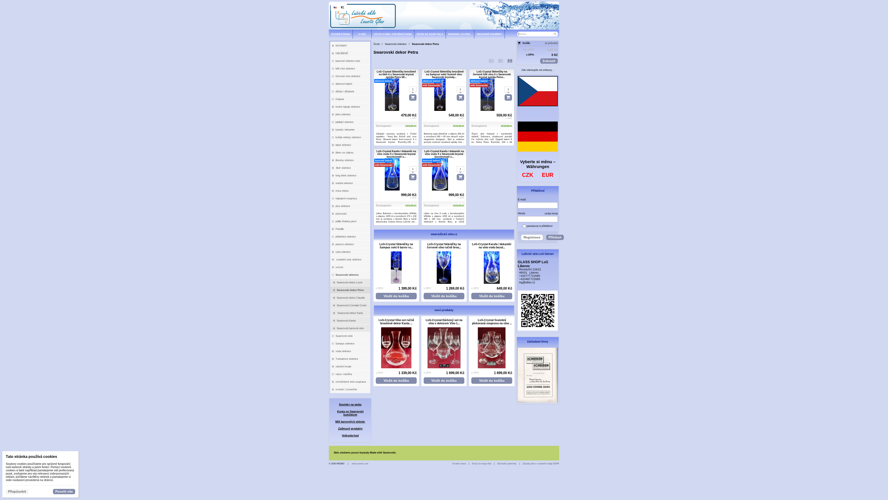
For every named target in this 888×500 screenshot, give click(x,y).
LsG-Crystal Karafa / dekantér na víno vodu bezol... (492, 246)
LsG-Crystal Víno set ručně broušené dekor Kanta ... (396, 322)
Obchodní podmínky (507, 463)
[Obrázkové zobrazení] (510, 60)
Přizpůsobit (17, 491)
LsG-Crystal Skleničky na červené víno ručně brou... (444, 246)
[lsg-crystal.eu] (444, 15)
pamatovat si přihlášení (539, 226)
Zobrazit (549, 61)
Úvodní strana (459, 463)
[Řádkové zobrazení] (491, 60)
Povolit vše (64, 491)
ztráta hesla (551, 213)
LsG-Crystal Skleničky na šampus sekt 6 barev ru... (396, 246)
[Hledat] (555, 34)
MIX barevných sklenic (350, 421)
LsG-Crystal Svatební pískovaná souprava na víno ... (492, 322)
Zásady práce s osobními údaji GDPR (541, 463)
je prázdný (551, 43)
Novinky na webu (350, 404)
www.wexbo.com (360, 463)
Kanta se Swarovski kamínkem (350, 413)
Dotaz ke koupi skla (481, 463)
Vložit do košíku (396, 296)
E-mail (522, 199)
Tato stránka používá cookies (31, 457)
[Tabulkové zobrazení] (500, 60)
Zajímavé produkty (350, 428)
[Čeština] (335, 7)
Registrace (532, 237)
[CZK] (342, 7)
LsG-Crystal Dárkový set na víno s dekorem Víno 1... (444, 322)
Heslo (521, 213)
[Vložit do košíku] (412, 97)
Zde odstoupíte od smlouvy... (537, 70)
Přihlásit (555, 237)
